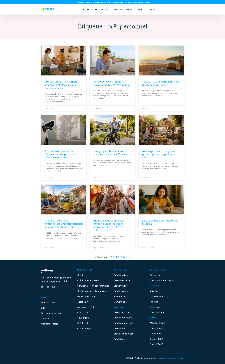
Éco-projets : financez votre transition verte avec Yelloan (110, 153)
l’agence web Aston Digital (171, 358)
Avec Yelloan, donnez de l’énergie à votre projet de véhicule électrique (60, 154)
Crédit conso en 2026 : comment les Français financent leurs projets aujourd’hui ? (64, 224)
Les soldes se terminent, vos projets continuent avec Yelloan (111, 83)
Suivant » (125, 257)
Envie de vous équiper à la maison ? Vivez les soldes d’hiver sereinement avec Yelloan (108, 225)
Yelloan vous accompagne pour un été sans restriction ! (160, 83)
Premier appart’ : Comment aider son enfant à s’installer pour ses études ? (61, 85)
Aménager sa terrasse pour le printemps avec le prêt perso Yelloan (159, 154)
